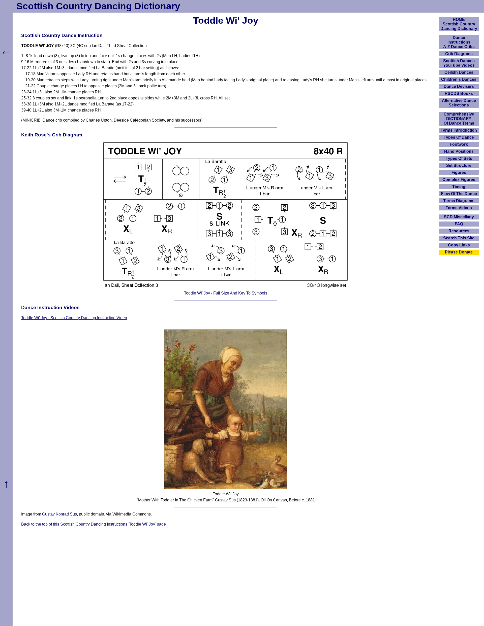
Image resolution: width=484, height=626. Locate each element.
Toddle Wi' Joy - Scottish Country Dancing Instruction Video (74, 318)
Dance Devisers (459, 86)
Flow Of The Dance (459, 194)
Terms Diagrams (458, 201)
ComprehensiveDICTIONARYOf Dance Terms (459, 118)
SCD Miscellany (459, 217)
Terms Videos (459, 208)
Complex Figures (458, 179)
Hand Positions (459, 151)
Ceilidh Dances (458, 72)
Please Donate (459, 252)
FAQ (459, 224)
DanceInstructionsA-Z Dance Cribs (459, 42)
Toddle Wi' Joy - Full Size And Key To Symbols (225, 293)
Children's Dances (458, 79)
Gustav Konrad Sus (59, 514)
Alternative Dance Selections (459, 102)
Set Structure (458, 165)
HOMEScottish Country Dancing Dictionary (458, 24)
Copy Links (459, 245)
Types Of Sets (459, 158)
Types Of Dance (459, 137)
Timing (458, 187)
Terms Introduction (459, 130)
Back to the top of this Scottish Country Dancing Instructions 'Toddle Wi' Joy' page (93, 524)
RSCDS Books (459, 93)
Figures (458, 172)
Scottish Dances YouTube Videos (459, 63)
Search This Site (458, 238)
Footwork (459, 144)
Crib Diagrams (459, 54)
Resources (458, 231)
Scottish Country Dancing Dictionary (98, 6)
